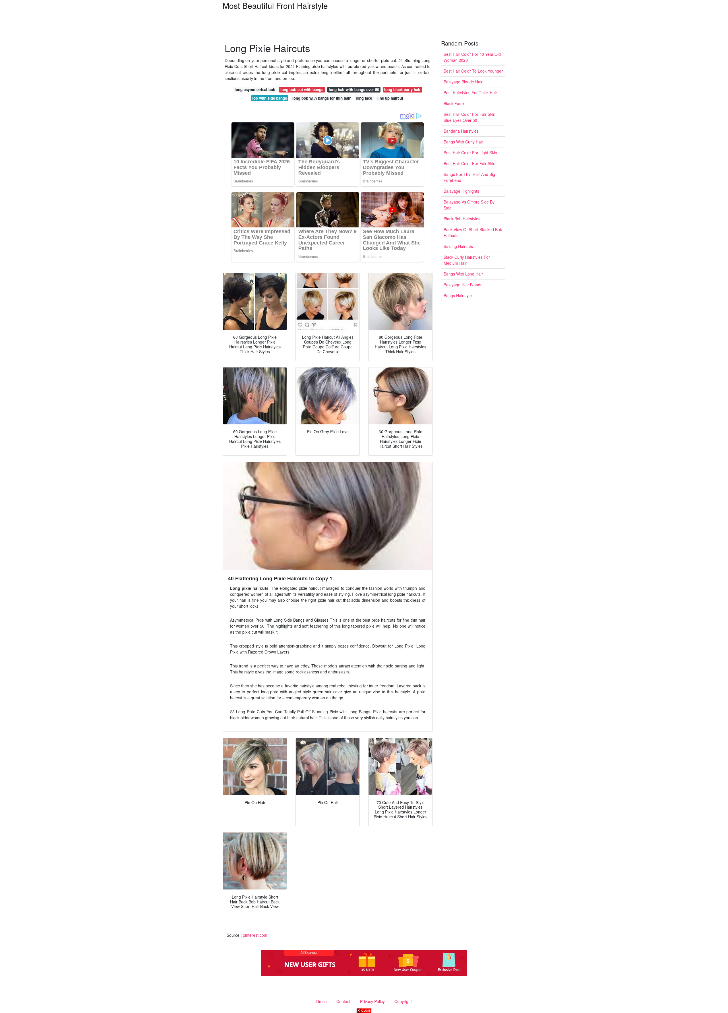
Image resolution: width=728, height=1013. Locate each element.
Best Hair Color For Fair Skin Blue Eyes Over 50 (469, 117)
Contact (343, 1001)
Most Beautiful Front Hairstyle (275, 5)
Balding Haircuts (458, 246)
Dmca (321, 1001)
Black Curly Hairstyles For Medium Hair (467, 260)
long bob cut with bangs (301, 89)
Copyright (403, 1001)
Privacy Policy (372, 1001)
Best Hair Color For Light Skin (470, 152)
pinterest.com (255, 935)
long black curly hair (402, 89)
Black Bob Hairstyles (462, 218)
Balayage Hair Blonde (463, 284)
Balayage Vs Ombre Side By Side (469, 205)
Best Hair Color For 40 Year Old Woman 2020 (472, 57)
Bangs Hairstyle (458, 295)
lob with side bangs (269, 98)
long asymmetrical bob (255, 89)
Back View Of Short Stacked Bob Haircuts (473, 232)
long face (364, 98)
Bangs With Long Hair (463, 274)
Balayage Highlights (461, 191)
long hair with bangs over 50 (354, 89)
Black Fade (454, 103)
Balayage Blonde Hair (463, 82)
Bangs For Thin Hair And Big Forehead (469, 177)
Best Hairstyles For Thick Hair (470, 92)
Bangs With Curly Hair (463, 142)
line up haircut (390, 98)
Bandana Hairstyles (461, 131)
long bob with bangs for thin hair (321, 98)
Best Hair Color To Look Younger (473, 71)
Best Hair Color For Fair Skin (469, 163)
